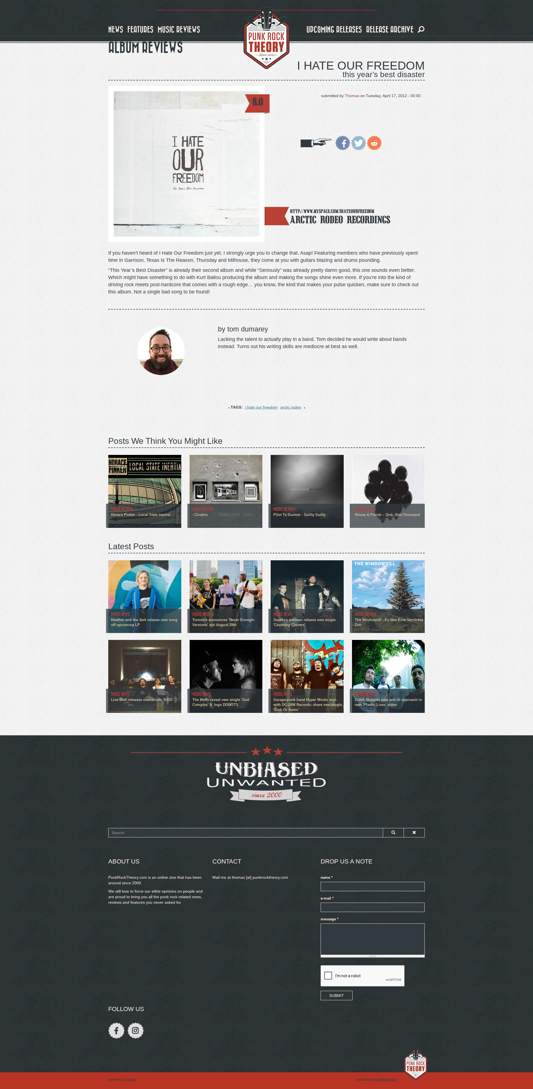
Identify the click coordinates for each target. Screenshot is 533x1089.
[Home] (266, 38)
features (140, 30)
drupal (132, 1080)
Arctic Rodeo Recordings (340, 220)
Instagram (135, 1030)
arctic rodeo (290, 407)
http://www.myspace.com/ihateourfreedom (332, 211)
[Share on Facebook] (342, 142)
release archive (390, 30)
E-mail (327, 898)
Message (329, 919)
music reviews (179, 30)
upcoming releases (334, 30)
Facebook (116, 1030)
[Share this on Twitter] (358, 142)
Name (327, 878)
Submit (336, 995)
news (115, 30)
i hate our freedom (261, 407)
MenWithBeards (385, 1080)
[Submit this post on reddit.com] (374, 142)
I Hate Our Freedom (361, 65)
